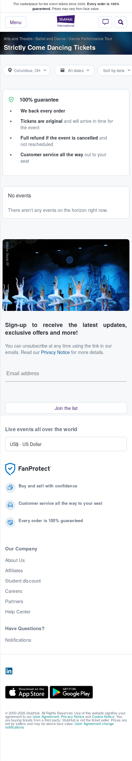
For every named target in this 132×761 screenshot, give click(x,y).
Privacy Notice (55, 352)
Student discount (23, 580)
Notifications (18, 639)
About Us (15, 560)
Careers (13, 590)
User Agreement (46, 716)
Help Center (18, 611)
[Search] (121, 22)
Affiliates (14, 570)
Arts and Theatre (18, 38)
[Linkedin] (9, 671)
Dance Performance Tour (90, 38)
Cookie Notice (103, 716)
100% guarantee (39, 99)
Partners (14, 601)
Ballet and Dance (51, 38)
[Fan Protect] (28, 469)
